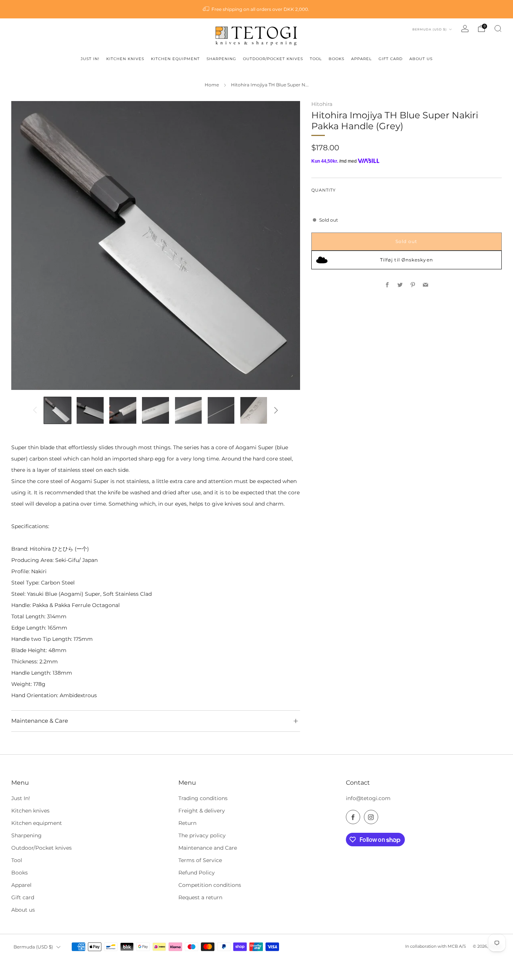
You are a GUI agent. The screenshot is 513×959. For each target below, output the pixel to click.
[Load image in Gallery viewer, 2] (90, 410)
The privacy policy (202, 835)
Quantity (323, 190)
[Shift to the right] (276, 410)
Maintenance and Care (207, 848)
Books (19, 873)
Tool (16, 860)
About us (23, 910)
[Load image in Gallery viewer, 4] (155, 410)
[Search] (498, 28)
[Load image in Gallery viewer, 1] (57, 410)
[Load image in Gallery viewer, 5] (188, 410)
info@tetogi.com (368, 798)
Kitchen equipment (36, 823)
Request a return (200, 897)
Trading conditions (203, 798)
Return (187, 823)
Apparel (21, 885)
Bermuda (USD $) (430, 29)
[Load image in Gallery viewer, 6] (221, 410)
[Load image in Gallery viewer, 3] (123, 410)
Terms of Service (200, 860)
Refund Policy (196, 873)
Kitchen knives (30, 811)
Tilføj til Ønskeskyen (406, 260)
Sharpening (26, 835)
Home (212, 85)
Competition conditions (209, 885)
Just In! (20, 798)
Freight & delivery (201, 811)
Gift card (22, 897)
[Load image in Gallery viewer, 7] (254, 410)
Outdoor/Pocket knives (41, 848)
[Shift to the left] (35, 410)
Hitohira (321, 104)
